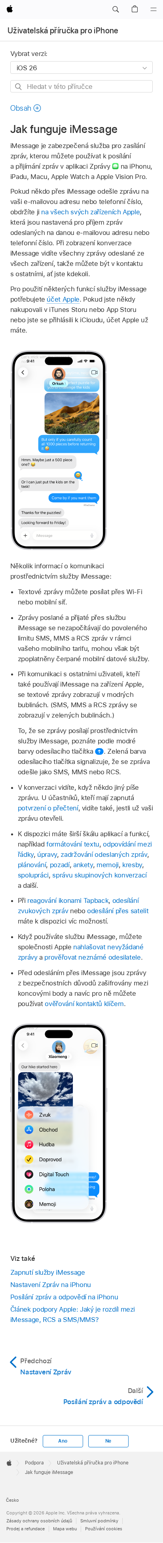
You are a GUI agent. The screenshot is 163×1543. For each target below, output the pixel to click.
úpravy (47, 854)
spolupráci (33, 875)
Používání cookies (103, 1528)
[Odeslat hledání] (19, 87)
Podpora (34, 1463)
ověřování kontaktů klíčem (84, 1004)
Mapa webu (65, 1528)
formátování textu (72, 844)
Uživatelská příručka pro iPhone (63, 30)
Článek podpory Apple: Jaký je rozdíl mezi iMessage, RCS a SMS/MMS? (72, 1314)
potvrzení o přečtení (48, 808)
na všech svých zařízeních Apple (90, 212)
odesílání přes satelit (117, 911)
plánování (32, 865)
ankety (83, 865)
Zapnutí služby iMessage (47, 1272)
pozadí (60, 865)
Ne (108, 1441)
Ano (62, 1441)
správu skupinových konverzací (99, 875)
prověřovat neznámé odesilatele (92, 957)
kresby (132, 865)
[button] (115, 9)
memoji (108, 865)
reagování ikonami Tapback (67, 900)
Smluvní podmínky (99, 1521)
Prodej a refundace (25, 1528)
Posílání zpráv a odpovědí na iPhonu (64, 1297)
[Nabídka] (153, 9)
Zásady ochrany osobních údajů (39, 1521)
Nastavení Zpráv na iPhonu (50, 1285)
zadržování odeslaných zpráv (104, 854)
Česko (12, 1500)
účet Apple (63, 299)
